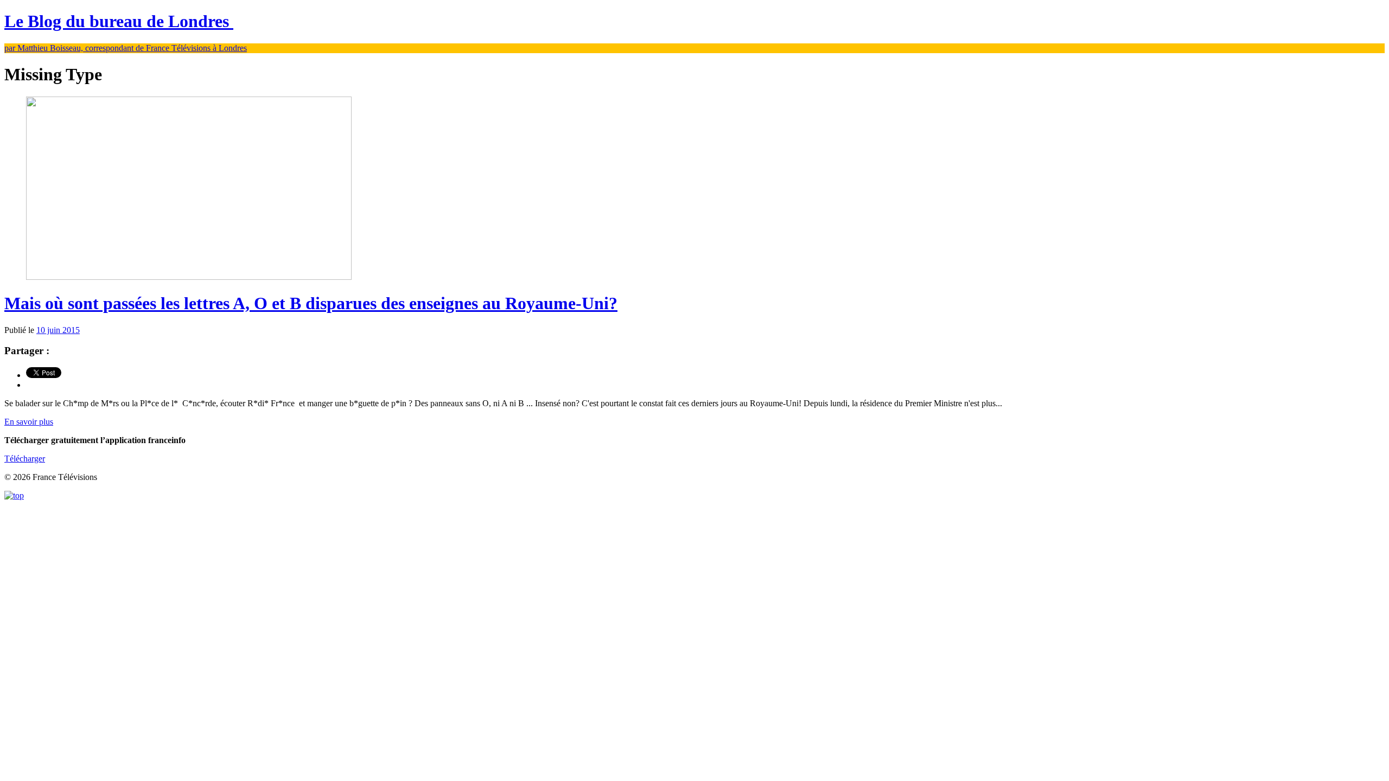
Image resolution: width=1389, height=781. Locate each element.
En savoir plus (28, 421)
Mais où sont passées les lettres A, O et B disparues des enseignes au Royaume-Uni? (310, 303)
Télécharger (24, 458)
